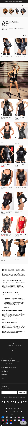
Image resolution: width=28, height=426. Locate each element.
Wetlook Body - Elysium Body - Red (20, 235)
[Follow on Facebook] (6, 411)
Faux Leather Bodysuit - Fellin (20, 165)
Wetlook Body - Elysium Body (6, 188)
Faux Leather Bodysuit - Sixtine (6, 57)
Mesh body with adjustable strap (5, 259)
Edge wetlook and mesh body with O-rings (7, 212)
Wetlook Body (18, 211)
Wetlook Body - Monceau (18, 142)
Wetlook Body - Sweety (6, 117)
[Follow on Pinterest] (17, 411)
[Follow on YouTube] (21, 411)
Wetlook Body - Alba (6, 234)
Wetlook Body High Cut (20, 187)
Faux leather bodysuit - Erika (6, 165)
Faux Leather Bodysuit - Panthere (20, 118)
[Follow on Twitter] (10, 411)
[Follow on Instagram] (14, 411)
